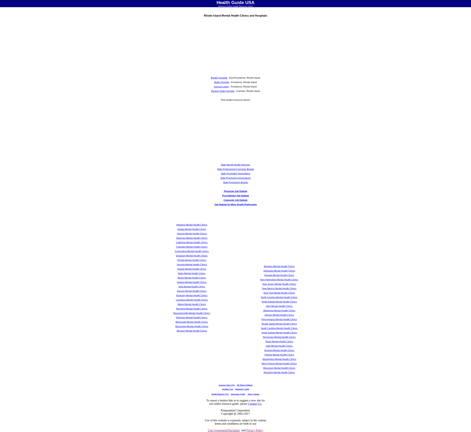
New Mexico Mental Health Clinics (279, 288)
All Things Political (244, 385)
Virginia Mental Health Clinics (279, 355)
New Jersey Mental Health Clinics (279, 284)
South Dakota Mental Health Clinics (279, 332)
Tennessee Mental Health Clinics (279, 337)
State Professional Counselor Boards (235, 169)
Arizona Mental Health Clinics (192, 233)
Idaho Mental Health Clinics (192, 273)
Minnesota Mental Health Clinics (192, 322)
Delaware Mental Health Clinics (192, 255)
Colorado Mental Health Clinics (191, 247)
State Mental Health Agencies (235, 165)
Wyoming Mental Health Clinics (279, 372)
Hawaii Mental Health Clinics (191, 269)
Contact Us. (255, 403)
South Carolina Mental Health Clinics (279, 328)
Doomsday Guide (242, 389)
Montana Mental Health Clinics (279, 266)
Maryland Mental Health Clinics (191, 309)
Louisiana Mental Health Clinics (192, 300)
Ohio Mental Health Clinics (279, 306)
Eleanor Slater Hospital (222, 91)
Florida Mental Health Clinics (191, 260)
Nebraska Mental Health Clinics (279, 271)
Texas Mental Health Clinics (279, 341)
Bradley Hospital (219, 78)
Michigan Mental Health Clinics (191, 317)
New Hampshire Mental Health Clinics (279, 279)
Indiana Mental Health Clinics (191, 282)
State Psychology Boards (235, 182)
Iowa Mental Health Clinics (191, 286)
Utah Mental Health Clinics (279, 346)
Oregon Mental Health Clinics (279, 315)
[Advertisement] (235, 45)
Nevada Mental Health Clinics (279, 275)
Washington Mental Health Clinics (279, 359)
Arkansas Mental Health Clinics (191, 238)
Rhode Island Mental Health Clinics (279, 324)
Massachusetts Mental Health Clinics (191, 313)
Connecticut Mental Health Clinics (192, 251)
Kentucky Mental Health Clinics (191, 295)
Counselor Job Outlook (235, 200)
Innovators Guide (238, 394)
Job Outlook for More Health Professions (235, 204)
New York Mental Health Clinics (279, 293)
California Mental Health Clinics (192, 242)
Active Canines (253, 394)
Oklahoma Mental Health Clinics (279, 310)
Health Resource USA (220, 394)
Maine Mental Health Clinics (192, 304)
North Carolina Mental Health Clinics (279, 297)
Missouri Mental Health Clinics (192, 331)
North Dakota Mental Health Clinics (279, 302)
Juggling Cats (227, 389)
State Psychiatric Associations (235, 173)
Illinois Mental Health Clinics (192, 278)
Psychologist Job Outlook (235, 195)
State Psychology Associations (235, 178)
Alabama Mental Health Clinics (191, 225)
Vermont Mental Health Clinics (279, 350)
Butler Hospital (221, 82)
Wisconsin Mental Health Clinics (279, 368)
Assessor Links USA (227, 385)
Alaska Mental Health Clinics (191, 229)
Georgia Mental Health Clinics (192, 264)
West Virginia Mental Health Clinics (279, 363)
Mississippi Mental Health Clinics (191, 326)
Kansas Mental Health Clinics (191, 291)
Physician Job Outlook (235, 191)
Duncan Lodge (221, 86)
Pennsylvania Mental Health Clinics (279, 319)
